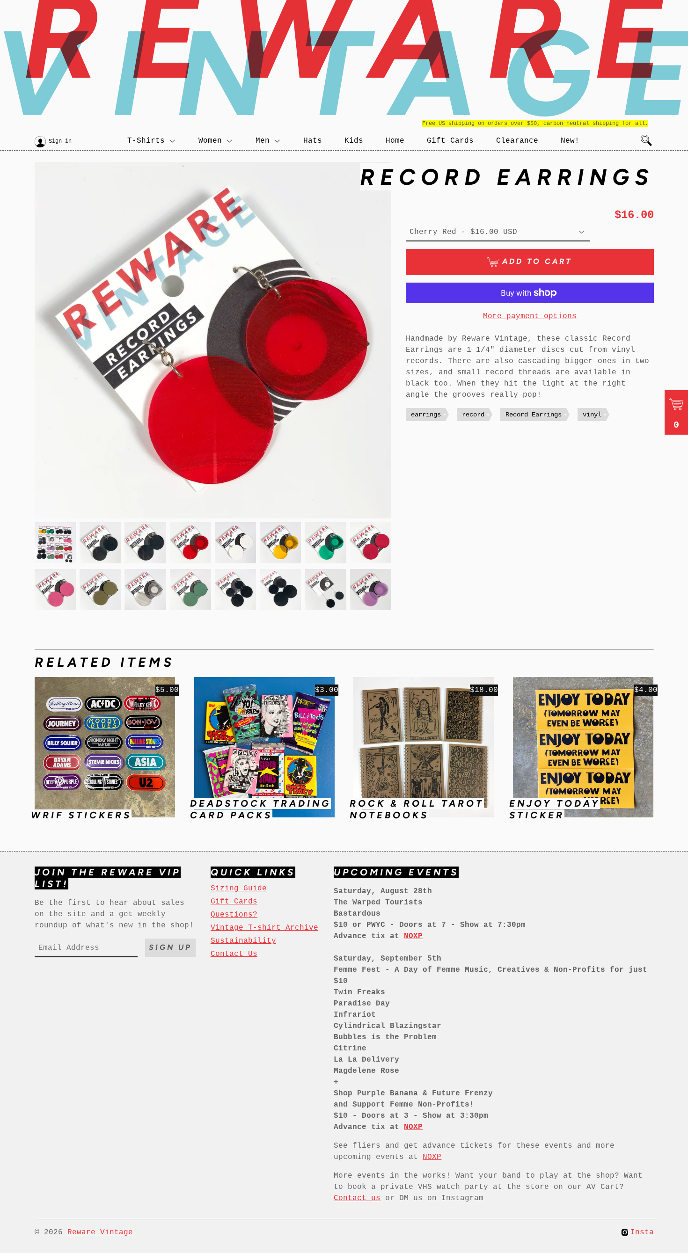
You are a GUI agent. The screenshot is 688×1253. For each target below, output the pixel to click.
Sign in (60, 141)
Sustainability (243, 941)
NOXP (432, 1157)
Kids (353, 141)
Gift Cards (450, 141)
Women (210, 141)
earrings (426, 414)
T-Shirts (146, 141)
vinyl (592, 414)
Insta (642, 1232)
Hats (312, 141)
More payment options (530, 316)
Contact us (357, 1198)
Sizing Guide (239, 888)
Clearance (517, 141)
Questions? (234, 915)
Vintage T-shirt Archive (264, 928)
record (473, 414)
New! (570, 141)
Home (395, 141)
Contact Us (234, 954)
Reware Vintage (100, 1232)
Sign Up (170, 947)
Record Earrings (533, 414)
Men (263, 141)
